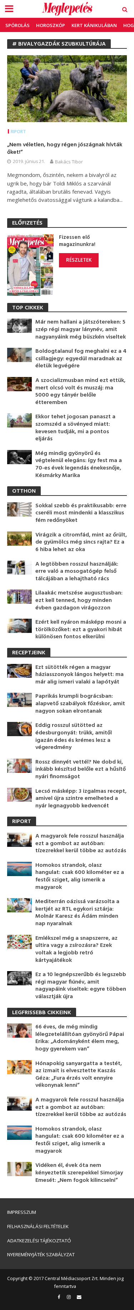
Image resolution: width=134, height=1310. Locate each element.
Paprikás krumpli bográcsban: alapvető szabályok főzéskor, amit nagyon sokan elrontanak (80, 704)
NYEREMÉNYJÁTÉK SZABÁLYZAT (41, 1254)
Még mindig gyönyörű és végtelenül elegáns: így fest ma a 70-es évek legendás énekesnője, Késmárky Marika (78, 464)
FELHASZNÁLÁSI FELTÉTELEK (38, 1226)
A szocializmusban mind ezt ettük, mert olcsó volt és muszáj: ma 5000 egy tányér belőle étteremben (80, 391)
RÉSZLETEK (78, 260)
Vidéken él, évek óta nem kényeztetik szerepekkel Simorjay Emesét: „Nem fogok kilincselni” (79, 1173)
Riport (18, 132)
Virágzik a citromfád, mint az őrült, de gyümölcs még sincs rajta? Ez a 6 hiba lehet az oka (81, 542)
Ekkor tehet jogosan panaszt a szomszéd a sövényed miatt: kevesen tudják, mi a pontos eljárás (75, 427)
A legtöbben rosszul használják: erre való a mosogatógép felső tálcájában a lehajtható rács (76, 572)
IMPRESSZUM (21, 1212)
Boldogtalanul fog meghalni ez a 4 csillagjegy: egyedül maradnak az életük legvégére (80, 359)
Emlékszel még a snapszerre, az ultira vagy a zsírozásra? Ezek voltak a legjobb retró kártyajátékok (76, 949)
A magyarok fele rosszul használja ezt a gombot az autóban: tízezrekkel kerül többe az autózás (80, 844)
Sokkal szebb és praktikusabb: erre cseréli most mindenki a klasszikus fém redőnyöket (80, 513)
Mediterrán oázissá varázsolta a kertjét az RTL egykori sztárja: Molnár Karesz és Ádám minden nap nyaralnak (77, 912)
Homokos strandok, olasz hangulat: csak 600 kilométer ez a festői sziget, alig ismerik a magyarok (79, 876)
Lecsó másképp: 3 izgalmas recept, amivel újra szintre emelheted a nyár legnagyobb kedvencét (80, 799)
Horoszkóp (50, 25)
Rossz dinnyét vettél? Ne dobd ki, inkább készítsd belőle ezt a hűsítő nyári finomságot (80, 770)
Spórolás (17, 25)
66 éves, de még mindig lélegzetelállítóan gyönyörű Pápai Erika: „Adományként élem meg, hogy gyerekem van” (79, 1038)
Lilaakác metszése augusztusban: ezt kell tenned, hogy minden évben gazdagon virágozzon (79, 601)
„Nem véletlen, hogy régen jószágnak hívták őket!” (64, 148)
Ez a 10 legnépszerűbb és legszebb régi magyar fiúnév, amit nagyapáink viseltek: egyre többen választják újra (80, 985)
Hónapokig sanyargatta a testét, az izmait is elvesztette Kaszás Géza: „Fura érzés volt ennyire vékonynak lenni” (78, 1074)
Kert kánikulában (94, 25)
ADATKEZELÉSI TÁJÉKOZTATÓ (39, 1240)
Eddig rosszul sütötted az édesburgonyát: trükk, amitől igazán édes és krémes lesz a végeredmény (73, 736)
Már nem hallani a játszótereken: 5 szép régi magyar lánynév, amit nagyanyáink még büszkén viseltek (80, 330)
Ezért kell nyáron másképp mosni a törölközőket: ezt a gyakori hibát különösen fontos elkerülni (80, 630)
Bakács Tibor (69, 161)
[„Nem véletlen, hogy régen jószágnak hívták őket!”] (67, 87)
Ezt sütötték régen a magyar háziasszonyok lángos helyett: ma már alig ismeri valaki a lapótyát (79, 675)
